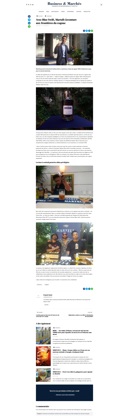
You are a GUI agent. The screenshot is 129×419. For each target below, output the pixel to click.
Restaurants (55, 11)
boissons (39, 284)
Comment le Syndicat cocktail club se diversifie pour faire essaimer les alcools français (65, 413)
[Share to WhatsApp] (92, 31)
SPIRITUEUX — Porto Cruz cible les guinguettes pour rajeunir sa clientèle (72, 373)
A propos (78, 11)
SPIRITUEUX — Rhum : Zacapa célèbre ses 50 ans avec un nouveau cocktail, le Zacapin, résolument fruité (71, 351)
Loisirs (63, 11)
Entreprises (70, 11)
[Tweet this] (87, 31)
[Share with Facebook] (84, 31)
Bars (47, 11)
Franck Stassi (47, 295)
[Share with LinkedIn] (89, 31)
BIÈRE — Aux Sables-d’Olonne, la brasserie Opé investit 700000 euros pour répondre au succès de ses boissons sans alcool (72, 332)
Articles (46, 304)
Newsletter (87, 11)
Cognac (47, 284)
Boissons (41, 11)
